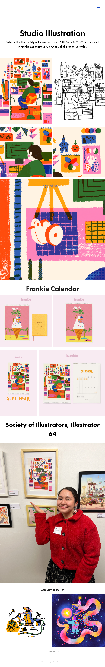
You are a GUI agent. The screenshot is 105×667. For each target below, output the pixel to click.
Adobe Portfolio (57, 662)
